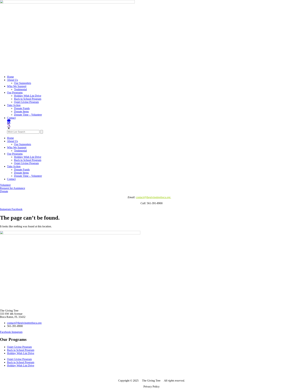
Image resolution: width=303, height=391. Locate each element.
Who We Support (16, 86)
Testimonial (20, 89)
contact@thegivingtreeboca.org (153, 197)
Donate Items (21, 111)
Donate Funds (22, 108)
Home (10, 76)
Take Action (14, 105)
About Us (12, 79)
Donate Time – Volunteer (28, 114)
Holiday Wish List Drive (27, 95)
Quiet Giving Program (26, 102)
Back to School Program (27, 98)
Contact (11, 117)
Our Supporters (22, 83)
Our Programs (15, 92)
